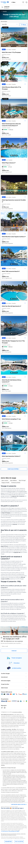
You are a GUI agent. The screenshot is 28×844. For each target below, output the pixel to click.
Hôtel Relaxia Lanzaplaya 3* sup (11, 419)
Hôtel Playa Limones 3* (9, 162)
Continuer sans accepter (18, 804)
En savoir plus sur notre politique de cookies (10, 831)
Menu (14, 2)
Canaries (5, 11)
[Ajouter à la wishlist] (25, 49)
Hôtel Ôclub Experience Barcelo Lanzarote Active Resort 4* (11, 124)
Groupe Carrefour (5, 684)
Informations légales (5, 680)
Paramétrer (8, 841)
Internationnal (4, 677)
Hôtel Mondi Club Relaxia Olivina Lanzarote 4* (11, 381)
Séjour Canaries (5, 480)
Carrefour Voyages (5, 673)
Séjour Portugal (22, 480)
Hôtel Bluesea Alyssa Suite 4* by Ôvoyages (11, 88)
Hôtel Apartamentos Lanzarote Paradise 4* (14, 201)
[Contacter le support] (26, 2)
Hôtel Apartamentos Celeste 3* (11, 456)
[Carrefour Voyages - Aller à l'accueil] (5, 2)
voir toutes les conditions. (17, 712)
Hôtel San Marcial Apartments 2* (11, 306)
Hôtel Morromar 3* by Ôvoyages (11, 52)
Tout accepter (19, 841)
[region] (14, 823)
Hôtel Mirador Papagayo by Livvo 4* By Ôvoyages (13, 341)
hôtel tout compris (11, 491)
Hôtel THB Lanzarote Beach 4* (11, 271)
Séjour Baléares (13, 480)
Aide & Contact (4, 687)
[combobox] (10, 23)
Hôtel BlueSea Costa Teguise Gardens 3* (14, 236)
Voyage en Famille (5, 482)
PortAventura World (15, 482)
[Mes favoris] (23, 2)
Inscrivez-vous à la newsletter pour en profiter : (11, 643)
